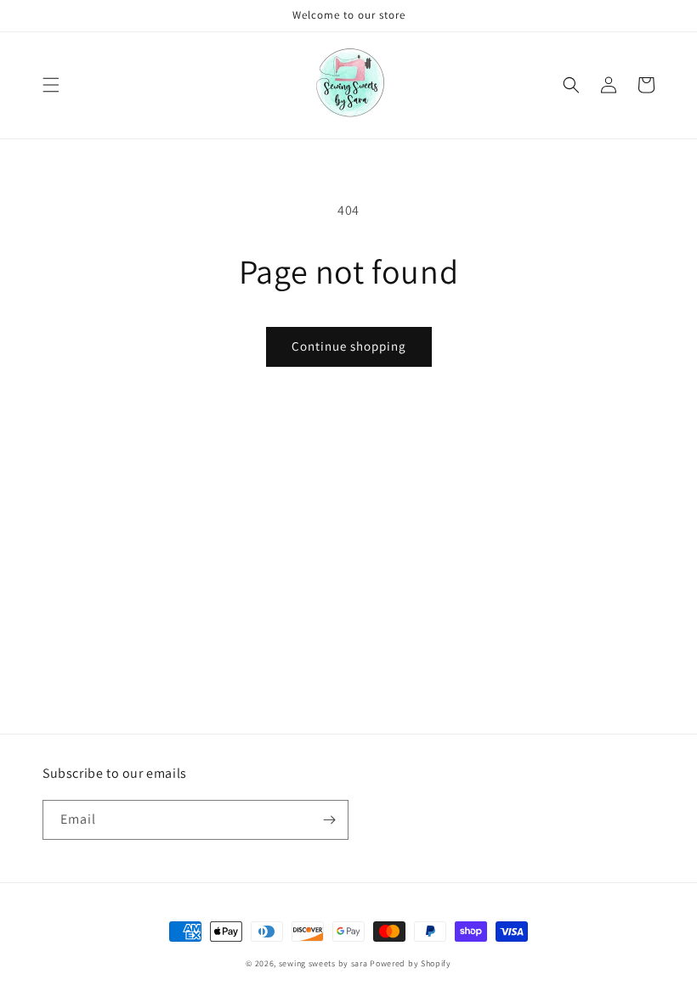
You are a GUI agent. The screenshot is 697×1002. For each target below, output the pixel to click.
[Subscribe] (329, 820)
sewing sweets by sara (324, 963)
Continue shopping (349, 346)
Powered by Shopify (410, 963)
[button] (51, 85)
